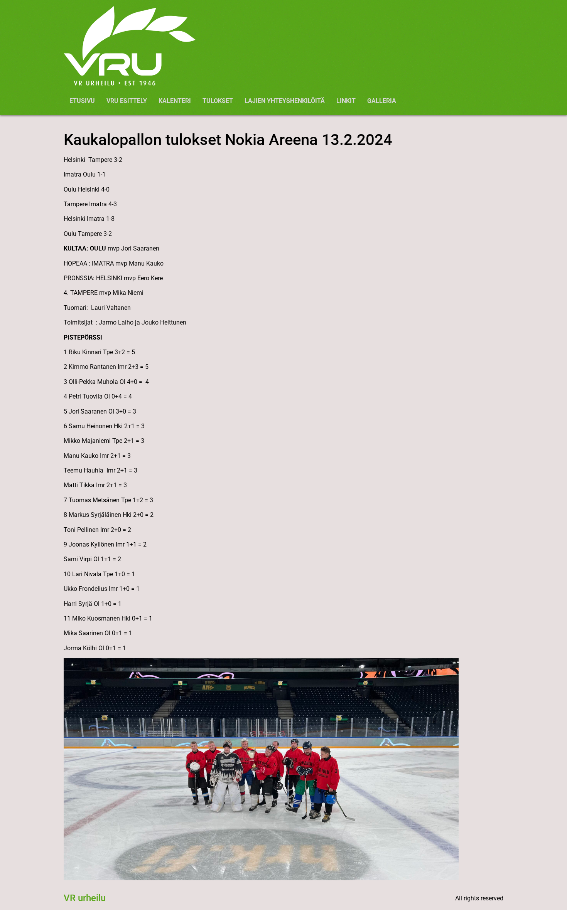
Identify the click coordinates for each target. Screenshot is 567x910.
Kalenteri (175, 100)
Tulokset (217, 100)
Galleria (381, 100)
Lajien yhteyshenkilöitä (285, 100)
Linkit (346, 100)
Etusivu (82, 100)
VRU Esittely (126, 100)
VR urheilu (85, 898)
